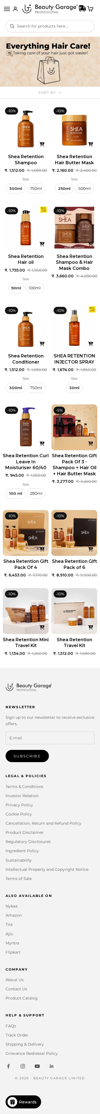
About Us (15, 979)
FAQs (11, 1025)
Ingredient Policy (22, 850)
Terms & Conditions (24, 786)
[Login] (15, 9)
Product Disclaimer (25, 832)
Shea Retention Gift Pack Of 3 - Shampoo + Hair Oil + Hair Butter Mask (74, 464)
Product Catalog (22, 998)
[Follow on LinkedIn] (51, 1066)
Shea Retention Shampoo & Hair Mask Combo (74, 262)
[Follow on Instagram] (23, 1066)
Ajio (9, 933)
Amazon (14, 915)
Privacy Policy (19, 804)
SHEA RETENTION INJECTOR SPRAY (74, 359)
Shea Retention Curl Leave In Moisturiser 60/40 (26, 461)
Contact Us (16, 988)
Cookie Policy (19, 814)
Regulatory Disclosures (28, 841)
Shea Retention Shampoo (26, 159)
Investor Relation (22, 795)
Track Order (17, 1035)
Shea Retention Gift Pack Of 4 (25, 564)
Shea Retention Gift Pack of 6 (74, 564)
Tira (9, 924)
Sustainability (19, 860)
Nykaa (12, 906)
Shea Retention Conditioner (26, 359)
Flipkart (13, 952)
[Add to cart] (42, 144)
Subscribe (27, 756)
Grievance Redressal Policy (32, 1053)
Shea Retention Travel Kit (74, 642)
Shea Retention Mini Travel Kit (26, 642)
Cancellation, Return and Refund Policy (43, 823)
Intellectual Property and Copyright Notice (47, 869)
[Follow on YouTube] (37, 1066)
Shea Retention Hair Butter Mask (74, 159)
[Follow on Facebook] (8, 1066)
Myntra (12, 943)
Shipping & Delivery (25, 1044)
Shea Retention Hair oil (26, 259)
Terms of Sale (19, 878)
